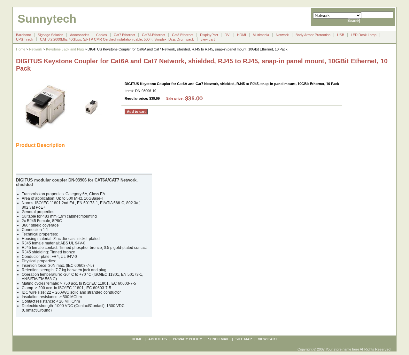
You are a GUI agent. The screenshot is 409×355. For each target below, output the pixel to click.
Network (282, 35)
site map (243, 339)
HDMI (241, 35)
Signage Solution (50, 35)
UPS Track (24, 39)
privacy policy (187, 339)
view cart (208, 39)
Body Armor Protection (313, 35)
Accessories (79, 35)
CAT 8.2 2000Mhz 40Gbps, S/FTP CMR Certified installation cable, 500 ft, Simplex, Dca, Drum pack (117, 39)
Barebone (23, 35)
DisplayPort (209, 35)
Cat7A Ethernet (153, 35)
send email (218, 339)
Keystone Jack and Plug (65, 49)
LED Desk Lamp (363, 35)
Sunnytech (47, 18)
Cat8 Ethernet (182, 35)
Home (20, 49)
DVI (227, 35)
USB (340, 35)
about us (157, 339)
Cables (101, 35)
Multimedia (261, 35)
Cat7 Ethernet (124, 35)
